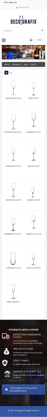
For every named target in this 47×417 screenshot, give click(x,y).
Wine (26, 64)
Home (6, 64)
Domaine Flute (33, 132)
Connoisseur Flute (13, 132)
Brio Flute (34, 98)
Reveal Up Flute (33, 234)
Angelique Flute (13, 98)
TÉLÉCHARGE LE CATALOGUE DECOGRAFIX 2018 (23, 389)
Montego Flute (13, 200)
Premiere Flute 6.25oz (13, 234)
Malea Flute (33, 166)
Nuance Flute (33, 200)
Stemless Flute (13, 268)
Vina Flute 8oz (34, 268)
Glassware (16, 64)
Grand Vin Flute (13, 166)
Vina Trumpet (13, 302)
